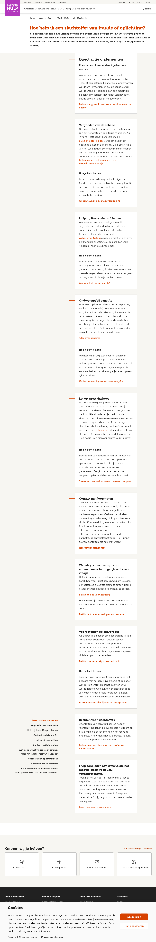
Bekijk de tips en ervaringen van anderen (102, 614)
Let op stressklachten (47, 740)
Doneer (139, 2)
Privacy (12, 937)
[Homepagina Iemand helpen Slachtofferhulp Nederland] (12, 8)
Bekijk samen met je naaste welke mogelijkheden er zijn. (98, 162)
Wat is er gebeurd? (13, 902)
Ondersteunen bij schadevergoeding (99, 200)
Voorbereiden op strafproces (43, 758)
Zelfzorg (67, 9)
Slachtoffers (28, 2)
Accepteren (134, 916)
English (147, 2)
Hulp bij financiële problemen (42, 730)
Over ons (131, 2)
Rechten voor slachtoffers (44, 763)
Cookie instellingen (52, 937)
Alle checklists (63, 18)
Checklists (29, 9)
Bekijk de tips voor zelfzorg (94, 594)
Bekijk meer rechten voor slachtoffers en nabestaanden (102, 747)
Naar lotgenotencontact (92, 547)
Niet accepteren (134, 925)
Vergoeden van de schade (44, 725)
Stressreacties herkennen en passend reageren (105, 481)
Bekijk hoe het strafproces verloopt (99, 661)
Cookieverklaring (28, 937)
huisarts (102, 430)
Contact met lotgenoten (45, 745)
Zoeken (148, 9)
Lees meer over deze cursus (95, 807)
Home (32, 18)
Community (121, 2)
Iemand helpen (50, 2)
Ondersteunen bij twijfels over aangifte (101, 381)
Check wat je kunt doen (52, 902)
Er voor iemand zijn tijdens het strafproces (103, 702)
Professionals (62, 2)
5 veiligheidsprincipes (91, 140)
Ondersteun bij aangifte (45, 735)
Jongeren (38, 2)
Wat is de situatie (87, 902)
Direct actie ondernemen (45, 720)
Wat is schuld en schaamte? (94, 283)
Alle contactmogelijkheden (137, 848)
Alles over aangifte (89, 337)
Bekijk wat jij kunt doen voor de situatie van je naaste (105, 106)
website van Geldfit (90, 237)
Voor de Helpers (46, 18)
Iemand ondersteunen (48, 9)
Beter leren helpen (83, 9)
